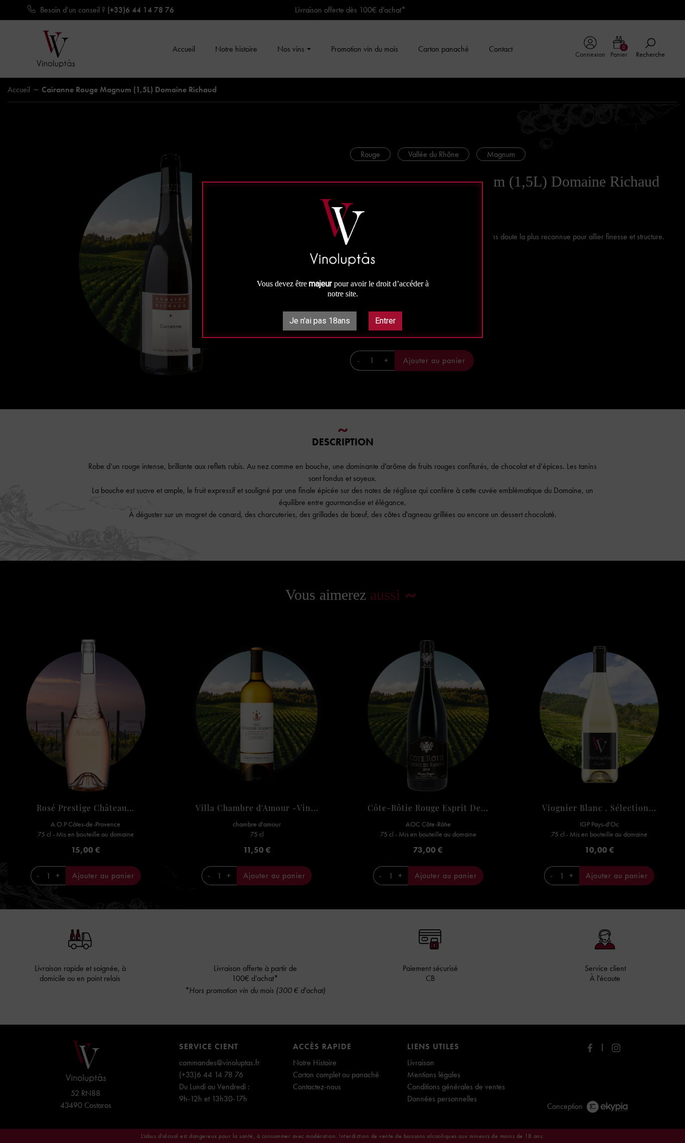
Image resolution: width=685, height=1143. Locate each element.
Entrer (385, 320)
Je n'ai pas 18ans (319, 320)
